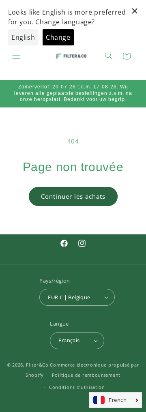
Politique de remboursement (86, 375)
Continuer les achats (73, 196)
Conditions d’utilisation (77, 387)
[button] (16, 55)
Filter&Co (37, 365)
